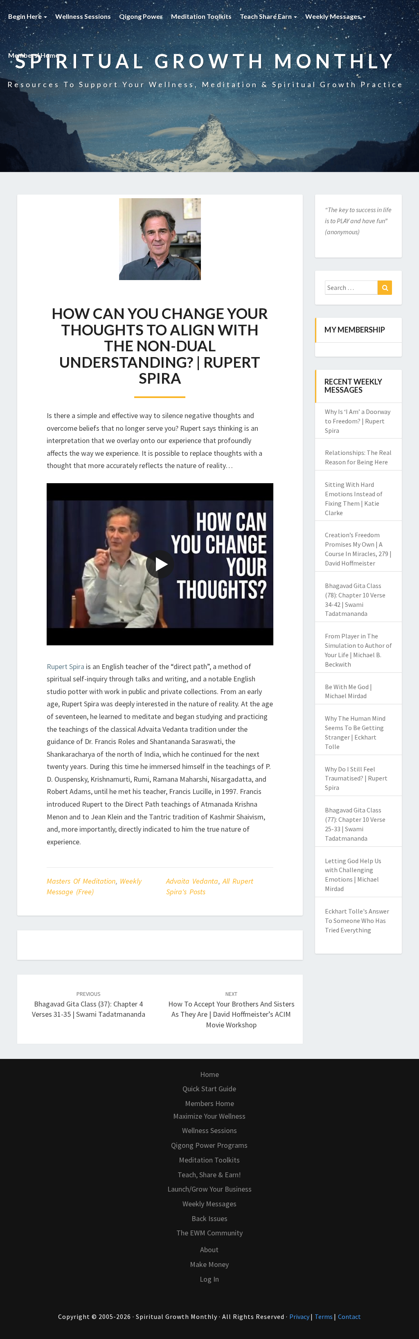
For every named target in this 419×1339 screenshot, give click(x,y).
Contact (349, 1316)
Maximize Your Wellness (209, 1116)
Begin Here (25, 16)
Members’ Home (34, 55)
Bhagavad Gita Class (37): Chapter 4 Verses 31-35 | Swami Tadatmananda (88, 1004)
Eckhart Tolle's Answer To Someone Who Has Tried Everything (357, 920)
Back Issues (209, 1218)
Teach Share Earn (266, 16)
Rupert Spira (65, 666)
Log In (209, 1279)
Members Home (209, 1103)
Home (209, 1074)
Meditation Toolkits (201, 16)
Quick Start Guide (209, 1088)
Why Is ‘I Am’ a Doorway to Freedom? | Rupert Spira (357, 420)
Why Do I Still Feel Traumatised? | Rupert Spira (356, 778)
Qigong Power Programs (209, 1145)
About (209, 1249)
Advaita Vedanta (192, 881)
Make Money (209, 1264)
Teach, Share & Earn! (209, 1174)
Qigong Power (141, 16)
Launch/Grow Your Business (209, 1189)
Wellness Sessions (83, 16)
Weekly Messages (333, 16)
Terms (324, 1316)
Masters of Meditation (81, 881)
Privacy (300, 1316)
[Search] (385, 287)
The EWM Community (209, 1232)
